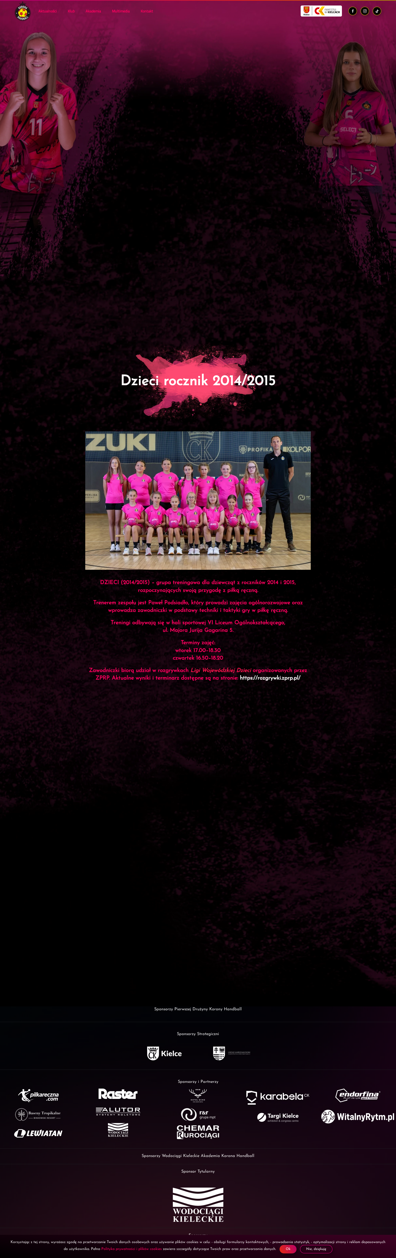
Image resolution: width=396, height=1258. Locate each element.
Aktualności (47, 11)
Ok (288, 1249)
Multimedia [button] (121, 11)
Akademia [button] (93, 11)
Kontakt (147, 11)
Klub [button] (71, 11)
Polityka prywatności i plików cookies (131, 1249)
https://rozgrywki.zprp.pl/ (270, 678)
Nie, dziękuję (316, 1249)
